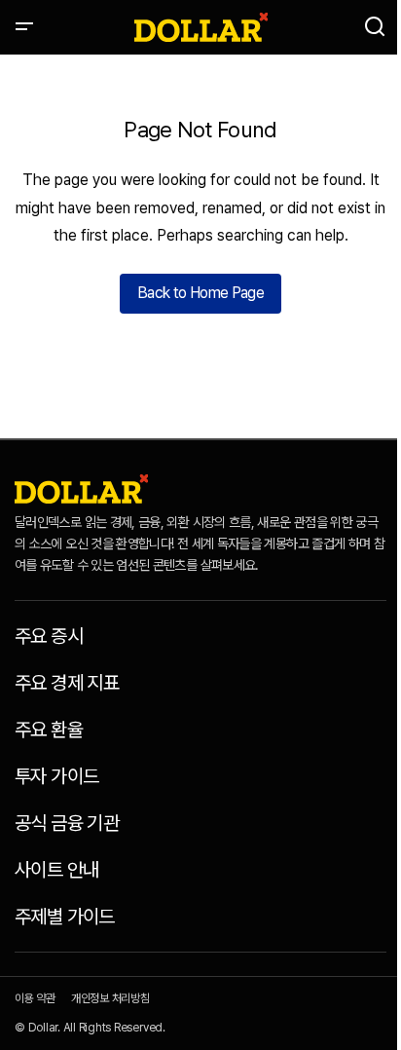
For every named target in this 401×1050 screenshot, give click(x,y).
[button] (24, 27)
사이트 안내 (56, 869)
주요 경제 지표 (67, 682)
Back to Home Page (200, 292)
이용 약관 (35, 998)
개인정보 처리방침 (110, 998)
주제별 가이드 (65, 916)
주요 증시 (49, 636)
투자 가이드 (56, 776)
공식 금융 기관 (67, 823)
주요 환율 (49, 729)
